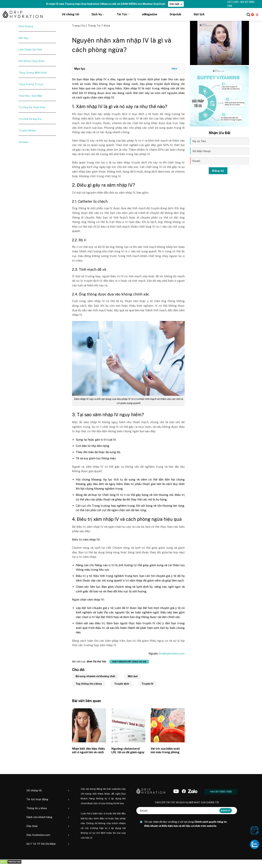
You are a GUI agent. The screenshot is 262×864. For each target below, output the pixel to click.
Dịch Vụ (97, 14)
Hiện (174, 68)
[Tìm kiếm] (248, 14)
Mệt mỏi (133, 676)
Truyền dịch (121, 683)
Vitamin (23, 142)
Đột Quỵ (24, 38)
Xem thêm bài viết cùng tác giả (129, 662)
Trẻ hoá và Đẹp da (30, 119)
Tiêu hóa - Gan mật (30, 95)
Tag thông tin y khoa (89, 683)
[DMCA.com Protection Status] (11, 861)
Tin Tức (122, 14)
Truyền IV (147, 683)
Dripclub (175, 14)
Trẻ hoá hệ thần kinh (32, 107)
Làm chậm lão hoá (30, 49)
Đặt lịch (199, 14)
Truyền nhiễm (27, 130)
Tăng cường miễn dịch (33, 72)
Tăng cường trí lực (31, 84)
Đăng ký (218, 170)
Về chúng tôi (70, 14)
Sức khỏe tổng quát (32, 61)
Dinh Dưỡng (26, 26)
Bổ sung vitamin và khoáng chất (95, 676)
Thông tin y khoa (99, 25)
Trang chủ (79, 25)
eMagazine (149, 14)
